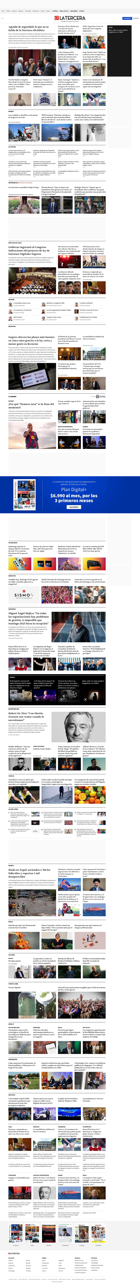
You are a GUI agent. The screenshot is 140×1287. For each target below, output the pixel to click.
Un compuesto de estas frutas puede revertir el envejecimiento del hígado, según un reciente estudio (90, 782)
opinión (11, 401)
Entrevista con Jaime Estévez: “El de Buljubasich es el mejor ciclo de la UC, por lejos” (94, 650)
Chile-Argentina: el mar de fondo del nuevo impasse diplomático (93, 29)
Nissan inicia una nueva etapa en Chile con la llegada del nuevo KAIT (43, 1101)
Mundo (43, 11)
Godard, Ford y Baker (42, 749)
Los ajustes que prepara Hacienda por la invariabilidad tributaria (67, 366)
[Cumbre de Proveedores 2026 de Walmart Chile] (69, 1113)
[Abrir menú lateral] (2, 18)
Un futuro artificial (86, 303)
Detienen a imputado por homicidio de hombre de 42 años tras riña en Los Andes (44, 152)
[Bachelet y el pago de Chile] (43, 304)
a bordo (85, 427)
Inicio (3, 11)
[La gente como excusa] (43, 319)
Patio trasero (17, 317)
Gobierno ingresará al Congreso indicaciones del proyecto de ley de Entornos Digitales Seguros (93, 152)
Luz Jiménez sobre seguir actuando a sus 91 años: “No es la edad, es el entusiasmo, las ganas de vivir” (94, 1181)
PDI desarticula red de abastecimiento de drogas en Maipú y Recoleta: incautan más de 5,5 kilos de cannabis (19, 173)
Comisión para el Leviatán (88, 317)
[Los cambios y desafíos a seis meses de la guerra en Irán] (24, 132)
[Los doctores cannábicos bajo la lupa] (24, 205)
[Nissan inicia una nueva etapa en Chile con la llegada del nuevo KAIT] (44, 1113)
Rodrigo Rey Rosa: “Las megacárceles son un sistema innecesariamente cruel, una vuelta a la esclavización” (90, 117)
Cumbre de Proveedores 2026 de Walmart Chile (68, 1100)
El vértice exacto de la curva (89, 310)
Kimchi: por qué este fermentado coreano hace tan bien (21, 927)
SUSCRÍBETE (73, 507)
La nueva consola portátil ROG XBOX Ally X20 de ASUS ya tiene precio (93, 549)
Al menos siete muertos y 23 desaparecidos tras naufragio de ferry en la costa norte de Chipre (19, 152)
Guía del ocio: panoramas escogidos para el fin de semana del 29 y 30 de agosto (81, 989)
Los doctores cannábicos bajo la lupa (23, 187)
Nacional (14, 11)
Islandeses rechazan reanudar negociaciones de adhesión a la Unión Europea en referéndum (44, 163)
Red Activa (86, 1027)
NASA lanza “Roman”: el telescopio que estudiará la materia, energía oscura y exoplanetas (43, 83)
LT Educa (81, 11)
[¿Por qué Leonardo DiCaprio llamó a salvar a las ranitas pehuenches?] (69, 442)
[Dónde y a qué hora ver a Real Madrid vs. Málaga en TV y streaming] (102, 814)
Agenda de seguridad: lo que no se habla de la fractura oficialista (28, 29)
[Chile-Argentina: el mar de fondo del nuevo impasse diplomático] (94, 42)
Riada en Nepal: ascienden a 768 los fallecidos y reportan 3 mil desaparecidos (68, 163)
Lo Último (55, 11)
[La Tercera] (15, 1243)
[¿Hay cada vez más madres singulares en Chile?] (93, 696)
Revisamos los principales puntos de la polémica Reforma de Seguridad (92, 432)
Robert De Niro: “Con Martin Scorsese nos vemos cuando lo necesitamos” (26, 717)
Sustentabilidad (14, 1027)
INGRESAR (136, 18)
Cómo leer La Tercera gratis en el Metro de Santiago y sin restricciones (90, 581)
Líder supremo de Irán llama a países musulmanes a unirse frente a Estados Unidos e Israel (94, 163)
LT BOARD (12, 396)
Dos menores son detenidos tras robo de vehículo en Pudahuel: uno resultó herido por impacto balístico (44, 173)
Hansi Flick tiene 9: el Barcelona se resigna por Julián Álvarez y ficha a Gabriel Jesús (18, 650)
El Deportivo (36, 11)
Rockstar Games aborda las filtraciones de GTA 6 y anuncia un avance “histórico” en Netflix (69, 550)
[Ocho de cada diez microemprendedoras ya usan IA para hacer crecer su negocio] (44, 1047)
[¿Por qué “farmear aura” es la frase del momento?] (32, 435)
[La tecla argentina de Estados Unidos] (43, 311)
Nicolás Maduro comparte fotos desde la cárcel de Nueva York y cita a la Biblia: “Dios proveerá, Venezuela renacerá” (19, 84)
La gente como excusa (54, 317)
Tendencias (61, 1127)
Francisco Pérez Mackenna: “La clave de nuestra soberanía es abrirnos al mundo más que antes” (68, 30)
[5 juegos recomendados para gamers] (19, 1192)
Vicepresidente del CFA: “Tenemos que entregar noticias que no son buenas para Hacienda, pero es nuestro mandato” (93, 368)
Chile (10, 1127)
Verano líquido (14, 988)
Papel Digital (74, 11)
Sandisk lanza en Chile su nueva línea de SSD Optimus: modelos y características (19, 1215)
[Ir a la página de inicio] (70, 18)
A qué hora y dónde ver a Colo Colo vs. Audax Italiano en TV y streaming (19, 1165)
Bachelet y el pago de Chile (55, 303)
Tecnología (28, 11)
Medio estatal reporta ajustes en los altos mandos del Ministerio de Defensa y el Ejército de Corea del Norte (68, 153)
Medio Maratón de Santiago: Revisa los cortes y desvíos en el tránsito (56, 581)
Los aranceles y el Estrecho (22, 310)
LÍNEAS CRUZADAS (38, 746)
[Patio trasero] (10, 319)
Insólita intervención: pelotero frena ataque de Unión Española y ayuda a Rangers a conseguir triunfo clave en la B (94, 1167)
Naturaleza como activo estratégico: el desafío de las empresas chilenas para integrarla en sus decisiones (19, 1034)
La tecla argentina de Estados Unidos (59, 310)
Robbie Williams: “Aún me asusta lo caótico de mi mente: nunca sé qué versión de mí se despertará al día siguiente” (19, 751)
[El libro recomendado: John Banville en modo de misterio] (94, 971)
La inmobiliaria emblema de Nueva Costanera (68, 172)
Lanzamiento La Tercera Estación (93, 1100)
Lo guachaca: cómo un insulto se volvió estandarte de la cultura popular (44, 961)
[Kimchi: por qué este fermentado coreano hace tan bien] (24, 940)
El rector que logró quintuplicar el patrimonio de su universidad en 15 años (69, 1033)
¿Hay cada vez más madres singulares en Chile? (93, 682)
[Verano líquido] (32, 1005)
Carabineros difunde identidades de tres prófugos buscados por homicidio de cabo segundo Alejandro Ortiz (69, 275)
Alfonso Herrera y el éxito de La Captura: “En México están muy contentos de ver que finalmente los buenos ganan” (94, 751)
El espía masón (14, 961)
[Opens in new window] (48, 1243)
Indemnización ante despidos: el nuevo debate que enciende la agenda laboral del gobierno (94, 405)
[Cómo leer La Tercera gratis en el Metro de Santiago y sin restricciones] (90, 595)
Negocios (20, 11)
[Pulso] (32, 1243)
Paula (85, 1175)
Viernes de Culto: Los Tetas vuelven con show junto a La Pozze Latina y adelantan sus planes (68, 684)
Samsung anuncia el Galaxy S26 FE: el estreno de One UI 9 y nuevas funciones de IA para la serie (18, 551)
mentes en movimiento (65, 427)
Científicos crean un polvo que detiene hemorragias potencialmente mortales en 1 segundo (19, 163)
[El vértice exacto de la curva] (77, 311)
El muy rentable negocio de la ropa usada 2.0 (69, 403)
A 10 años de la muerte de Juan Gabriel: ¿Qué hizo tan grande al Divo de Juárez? (44, 684)
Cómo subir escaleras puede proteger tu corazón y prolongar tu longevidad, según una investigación (56, 782)
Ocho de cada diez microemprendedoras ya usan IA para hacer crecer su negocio (44, 1033)
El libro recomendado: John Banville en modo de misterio (94, 961)
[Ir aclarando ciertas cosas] (10, 304)
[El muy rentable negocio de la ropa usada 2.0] (69, 416)
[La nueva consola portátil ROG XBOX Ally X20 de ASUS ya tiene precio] (94, 564)
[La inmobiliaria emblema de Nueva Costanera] (94, 353)
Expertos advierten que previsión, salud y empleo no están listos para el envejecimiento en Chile (56, 1065)
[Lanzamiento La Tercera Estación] (94, 1113)
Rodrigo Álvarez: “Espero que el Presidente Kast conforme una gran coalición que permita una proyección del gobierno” (90, 191)
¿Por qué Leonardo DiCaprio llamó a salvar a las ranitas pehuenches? (68, 432)
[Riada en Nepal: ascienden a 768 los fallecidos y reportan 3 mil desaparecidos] (32, 902)
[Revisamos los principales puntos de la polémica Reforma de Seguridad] (94, 442)
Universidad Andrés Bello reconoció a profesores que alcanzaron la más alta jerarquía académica (19, 1102)
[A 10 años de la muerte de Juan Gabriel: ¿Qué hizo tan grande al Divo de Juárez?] (45, 696)
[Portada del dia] (24, 509)
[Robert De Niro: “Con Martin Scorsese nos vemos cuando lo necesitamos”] (79, 727)
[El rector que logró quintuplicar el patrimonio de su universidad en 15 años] (69, 1047)
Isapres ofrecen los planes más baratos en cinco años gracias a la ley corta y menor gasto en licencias (94, 173)
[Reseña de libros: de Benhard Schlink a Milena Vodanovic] (69, 971)
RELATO (10, 958)
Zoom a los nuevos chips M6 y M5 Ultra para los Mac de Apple (43, 549)
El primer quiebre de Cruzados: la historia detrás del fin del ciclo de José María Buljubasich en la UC (69, 651)
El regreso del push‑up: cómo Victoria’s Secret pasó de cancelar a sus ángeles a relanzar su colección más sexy (68, 1167)
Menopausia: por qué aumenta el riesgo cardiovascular (88, 927)
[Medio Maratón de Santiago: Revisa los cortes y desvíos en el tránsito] (57, 595)
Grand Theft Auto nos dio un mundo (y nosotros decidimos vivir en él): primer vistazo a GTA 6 (19, 1205)
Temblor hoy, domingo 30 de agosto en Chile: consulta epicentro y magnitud (23, 582)
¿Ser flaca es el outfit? (89, 1213)
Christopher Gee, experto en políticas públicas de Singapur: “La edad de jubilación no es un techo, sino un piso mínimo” (90, 1066)
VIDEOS (12, 677)
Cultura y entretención (41, 1175)
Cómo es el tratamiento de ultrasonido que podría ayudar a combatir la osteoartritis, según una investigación (94, 83)
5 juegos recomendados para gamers (19, 1179)
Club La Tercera (64, 11)
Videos (48, 11)
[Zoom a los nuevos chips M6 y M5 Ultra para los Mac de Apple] (44, 564)
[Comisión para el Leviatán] (77, 319)
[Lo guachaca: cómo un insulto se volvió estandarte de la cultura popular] (44, 971)
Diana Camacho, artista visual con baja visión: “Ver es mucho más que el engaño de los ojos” (56, 928)
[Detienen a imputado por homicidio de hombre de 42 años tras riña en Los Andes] (94, 287)
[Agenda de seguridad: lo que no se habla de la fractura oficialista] (32, 62)
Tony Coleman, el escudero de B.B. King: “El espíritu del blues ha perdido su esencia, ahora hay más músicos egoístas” (69, 751)
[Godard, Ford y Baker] (44, 764)
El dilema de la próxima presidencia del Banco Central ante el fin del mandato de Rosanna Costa (69, 340)
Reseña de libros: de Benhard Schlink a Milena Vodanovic (69, 961)
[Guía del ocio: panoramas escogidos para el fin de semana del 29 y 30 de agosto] (82, 1005)
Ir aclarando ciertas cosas (21, 303)
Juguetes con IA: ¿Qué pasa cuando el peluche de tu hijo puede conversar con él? (93, 1205)
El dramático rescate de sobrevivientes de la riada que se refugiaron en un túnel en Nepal (20, 684)
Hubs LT (11, 1024)
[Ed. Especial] (65, 1243)
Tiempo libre (13, 984)
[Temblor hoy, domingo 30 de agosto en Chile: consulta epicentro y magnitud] (24, 595)
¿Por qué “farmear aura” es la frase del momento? (31, 406)
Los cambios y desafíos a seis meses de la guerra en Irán (23, 116)
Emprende (36, 1027)
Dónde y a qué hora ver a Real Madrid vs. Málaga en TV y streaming (87, 813)
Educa (60, 1027)
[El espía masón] (19, 971)
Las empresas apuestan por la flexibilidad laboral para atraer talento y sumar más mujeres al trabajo (94, 1033)
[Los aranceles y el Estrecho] (10, 311)
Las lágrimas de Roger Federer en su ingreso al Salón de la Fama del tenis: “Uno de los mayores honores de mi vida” (44, 651)
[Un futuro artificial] (77, 304)
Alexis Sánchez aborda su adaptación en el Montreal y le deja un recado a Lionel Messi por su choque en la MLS (87, 822)
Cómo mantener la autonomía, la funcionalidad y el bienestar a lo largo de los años (22, 1065)
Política (8, 11)
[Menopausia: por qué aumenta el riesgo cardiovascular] (90, 940)
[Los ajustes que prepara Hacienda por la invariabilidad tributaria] (69, 383)
